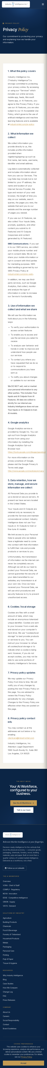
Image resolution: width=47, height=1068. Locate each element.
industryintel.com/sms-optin (20, 274)
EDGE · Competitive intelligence (15, 898)
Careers (6, 1016)
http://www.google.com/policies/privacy (26, 471)
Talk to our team (23, 810)
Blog (5, 979)
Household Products (11, 939)
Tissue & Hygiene (10, 963)
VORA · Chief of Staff (11, 885)
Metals (5, 943)
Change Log (8, 992)
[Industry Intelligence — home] (16, 4)
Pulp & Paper (8, 959)
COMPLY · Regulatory (11, 889)
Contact (6, 1024)
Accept (23, 1063)
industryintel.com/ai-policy (22, 124)
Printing (6, 955)
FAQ (4, 996)
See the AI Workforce (23, 803)
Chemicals (7, 926)
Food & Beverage (10, 930)
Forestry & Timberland (11, 934)
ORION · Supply (9, 902)
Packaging (7, 947)
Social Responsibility (11, 1020)
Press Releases (9, 1000)
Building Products (10, 922)
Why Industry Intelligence (13, 975)
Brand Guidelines (9, 1029)
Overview (7, 881)
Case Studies (8, 984)
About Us (6, 1012)
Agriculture (7, 918)
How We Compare (10, 988)
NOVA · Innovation (10, 894)
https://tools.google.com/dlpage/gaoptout (27, 452)
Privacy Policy (26, 1057)
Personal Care (8, 951)
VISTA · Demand (9, 906)
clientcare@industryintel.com (21, 738)
